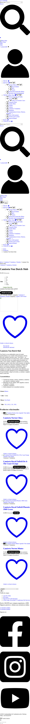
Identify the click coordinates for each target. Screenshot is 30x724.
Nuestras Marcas (12, 85)
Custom (18, 296)
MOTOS (5, 83)
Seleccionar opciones (13, 421)
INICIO (5, 81)
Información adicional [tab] (8, 347)
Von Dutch (7, 400)
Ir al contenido (3, 0)
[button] (15, 43)
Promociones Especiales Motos (16, 91)
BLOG (5, 120)
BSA (13, 88)
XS (5, 404)
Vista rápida (27, 413)
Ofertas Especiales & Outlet (15, 97)
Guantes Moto (12, 103)
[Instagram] (15, 684)
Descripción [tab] (6, 346)
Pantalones (11, 110)
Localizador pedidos (5, 609)
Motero (6, 391)
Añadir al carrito (6, 292)
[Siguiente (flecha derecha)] (2, 723)
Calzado (10, 105)
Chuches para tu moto (14, 116)
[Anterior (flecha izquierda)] (0, 723)
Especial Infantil (12, 118)
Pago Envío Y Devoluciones (10, 598)
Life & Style (23, 296)
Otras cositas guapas (13, 115)
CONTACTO (7, 121)
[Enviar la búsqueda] (22, 2)
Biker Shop (3, 42)
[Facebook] (15, 648)
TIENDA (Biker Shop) (9, 95)
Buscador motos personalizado (16, 93)
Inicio (1, 262)
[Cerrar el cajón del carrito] (1, 591)
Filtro (1, 45)
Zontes (13, 90)
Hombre (19, 262)
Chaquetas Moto (12, 102)
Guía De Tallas (7, 595)
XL (12, 404)
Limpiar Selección (7, 287)
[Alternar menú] (13, 83)
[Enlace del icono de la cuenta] (15, 78)
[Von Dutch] (9, 311)
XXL (15, 404)
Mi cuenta (5, 597)
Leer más (16, 513)
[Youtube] (15, 711)
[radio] (9, 277)
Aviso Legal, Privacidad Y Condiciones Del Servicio (16, 600)
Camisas (10, 107)
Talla (1, 281)
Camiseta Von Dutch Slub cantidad (9, 289)
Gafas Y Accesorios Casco (18, 100)
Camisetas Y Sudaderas (14, 108)
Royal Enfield (15, 86)
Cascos (10, 98)
